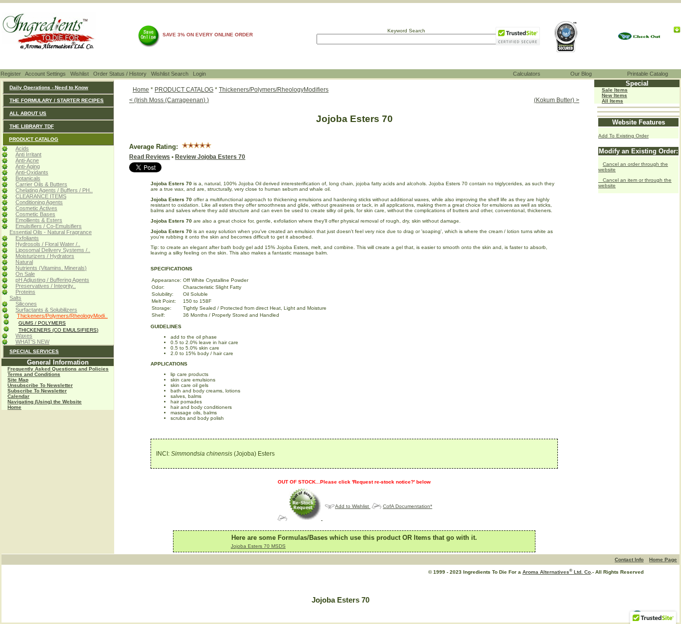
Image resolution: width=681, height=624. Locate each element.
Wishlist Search (169, 74)
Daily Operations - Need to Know (48, 87)
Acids (22, 148)
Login (199, 74)
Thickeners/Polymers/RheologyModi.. (62, 316)
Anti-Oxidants (31, 172)
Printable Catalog (647, 74)
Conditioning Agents (39, 202)
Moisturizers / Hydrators (44, 256)
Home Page (663, 559)
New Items (614, 95)
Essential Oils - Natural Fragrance (50, 232)
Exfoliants (27, 238)
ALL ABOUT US (27, 113)
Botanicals (27, 178)
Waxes (23, 336)
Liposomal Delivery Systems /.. (52, 250)
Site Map (17, 379)
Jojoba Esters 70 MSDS (258, 546)
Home (14, 407)
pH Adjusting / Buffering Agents (52, 280)
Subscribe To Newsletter (37, 390)
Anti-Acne (27, 160)
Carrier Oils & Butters (41, 184)
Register (10, 74)
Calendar (18, 396)
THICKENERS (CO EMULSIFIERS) (58, 330)
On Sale (25, 274)
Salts (15, 298)
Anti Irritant (28, 154)
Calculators (526, 74)
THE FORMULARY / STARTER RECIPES (56, 100)
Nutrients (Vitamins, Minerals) (51, 268)
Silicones (26, 304)
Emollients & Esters (38, 220)
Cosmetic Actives (36, 208)
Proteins (25, 292)
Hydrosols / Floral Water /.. (47, 244)
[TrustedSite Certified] (517, 36)
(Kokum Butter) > (556, 100)
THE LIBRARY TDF (31, 126)
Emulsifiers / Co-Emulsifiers (48, 226)
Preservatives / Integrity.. (45, 286)
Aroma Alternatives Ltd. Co (556, 572)
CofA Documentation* (407, 506)
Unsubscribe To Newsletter (40, 385)
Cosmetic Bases (35, 214)
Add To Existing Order (623, 135)
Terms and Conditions (33, 374)
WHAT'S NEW (32, 342)
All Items (612, 101)
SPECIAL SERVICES (34, 351)
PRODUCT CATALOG (33, 139)
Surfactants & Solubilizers (46, 310)
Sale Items (615, 90)
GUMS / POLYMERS (42, 323)
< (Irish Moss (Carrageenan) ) (169, 100)
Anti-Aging (27, 166)
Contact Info (629, 559)
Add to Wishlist (352, 506)
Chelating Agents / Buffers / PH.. (54, 190)
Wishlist (79, 74)
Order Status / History (120, 74)
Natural (24, 262)
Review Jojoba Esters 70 (210, 156)
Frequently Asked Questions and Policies (58, 369)
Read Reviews (149, 156)
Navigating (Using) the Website (44, 401)
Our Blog (581, 74)
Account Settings (45, 74)
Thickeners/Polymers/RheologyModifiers (274, 89)
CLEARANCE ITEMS (40, 196)
